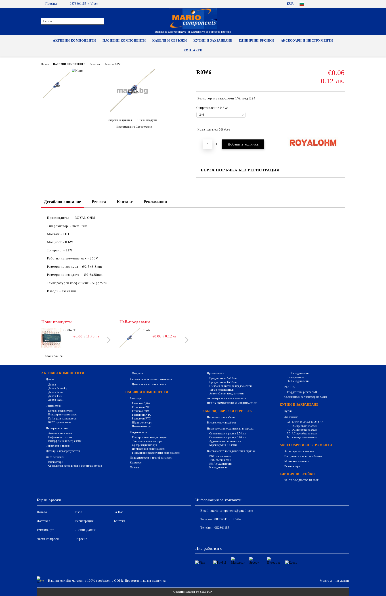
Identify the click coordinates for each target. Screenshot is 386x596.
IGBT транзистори (59, 422)
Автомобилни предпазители (226, 393)
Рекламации (155, 201)
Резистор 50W (140, 411)
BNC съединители (220, 456)
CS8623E (69, 330)
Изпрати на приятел (120, 120)
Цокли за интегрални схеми (149, 384)
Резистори (95, 64)
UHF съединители (297, 373)
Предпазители (215, 373)
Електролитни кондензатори (149, 437)
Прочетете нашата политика (145, 580)
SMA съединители (220, 463)
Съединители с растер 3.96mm (227, 437)
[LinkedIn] (322, 3)
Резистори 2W (140, 407)
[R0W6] (132, 112)
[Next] (108, 340)
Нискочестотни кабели (221, 417)
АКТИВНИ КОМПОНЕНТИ (74, 40)
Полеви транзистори (60, 410)
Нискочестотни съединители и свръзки (230, 428)
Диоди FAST (56, 399)
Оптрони (137, 373)
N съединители (218, 467)
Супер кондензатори (144, 444)
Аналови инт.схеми (60, 433)
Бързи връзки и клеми (223, 444)
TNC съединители (220, 459)
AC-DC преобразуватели (302, 429)
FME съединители (297, 381)
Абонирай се (53, 356)
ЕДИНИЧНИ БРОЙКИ (256, 40)
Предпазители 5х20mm (223, 378)
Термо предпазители (221, 389)
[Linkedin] (238, 536)
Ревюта (99, 201)
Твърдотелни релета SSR (302, 392)
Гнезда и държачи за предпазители (230, 386)
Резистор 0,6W (112, 64)
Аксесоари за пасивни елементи (226, 398)
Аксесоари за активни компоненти (151, 379)
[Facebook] (315, 3)
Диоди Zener (55, 392)
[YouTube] (342, 3)
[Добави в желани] (341, 129)
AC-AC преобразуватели (302, 433)
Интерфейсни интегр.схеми (65, 440)
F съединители (295, 377)
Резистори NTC (141, 414)
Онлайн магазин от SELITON (193, 591)
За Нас (118, 512)
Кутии (288, 411)
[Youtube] (228, 536)
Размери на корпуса (63, 266)
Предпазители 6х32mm (223, 382)
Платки (134, 467)
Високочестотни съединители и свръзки (231, 451)
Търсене (81, 539)
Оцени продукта (147, 120)
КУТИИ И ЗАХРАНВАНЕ (212, 40)
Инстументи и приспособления (303, 456)
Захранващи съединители (302, 437)
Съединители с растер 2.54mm (227, 433)
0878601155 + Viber (84, 3)
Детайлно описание (62, 201)
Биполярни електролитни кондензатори (156, 452)
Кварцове (135, 462)
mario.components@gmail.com (231, 510)
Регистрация (84, 521)
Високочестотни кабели (221, 422)
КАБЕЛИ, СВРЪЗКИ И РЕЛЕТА (227, 411)
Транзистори (53, 405)
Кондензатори (138, 432)
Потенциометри (141, 426)
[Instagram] (335, 3)
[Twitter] (328, 3)
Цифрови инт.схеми (60, 437)
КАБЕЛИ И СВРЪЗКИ (169, 40)
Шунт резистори (142, 422)
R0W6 (146, 330)
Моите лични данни (334, 580)
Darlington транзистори (62, 418)
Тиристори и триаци (58, 445)
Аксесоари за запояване (299, 451)
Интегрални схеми (57, 428)
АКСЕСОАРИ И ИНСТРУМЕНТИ (307, 40)
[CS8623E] (51, 338)
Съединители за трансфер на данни (305, 396)
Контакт (125, 201)
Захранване (291, 417)
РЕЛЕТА (289, 387)
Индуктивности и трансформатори (151, 457)
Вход (78, 512)
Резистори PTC (141, 418)
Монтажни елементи (296, 461)
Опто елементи (55, 457)
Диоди (50, 379)
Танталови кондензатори (147, 441)
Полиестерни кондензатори (148, 448)
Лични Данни (85, 530)
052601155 (221, 527)
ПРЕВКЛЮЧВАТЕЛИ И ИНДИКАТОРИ (232, 403)
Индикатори (55, 461)
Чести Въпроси (48, 539)
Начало (45, 64)
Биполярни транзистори (62, 414)
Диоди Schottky (57, 388)
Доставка (43, 521)
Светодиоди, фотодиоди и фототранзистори (75, 465)
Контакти (193, 50)
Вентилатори (292, 466)
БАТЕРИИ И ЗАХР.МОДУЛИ (305, 421)
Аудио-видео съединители (225, 441)
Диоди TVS (55, 396)
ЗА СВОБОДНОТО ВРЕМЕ (301, 480)
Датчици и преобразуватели (63, 451)
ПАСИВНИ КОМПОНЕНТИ (124, 40)
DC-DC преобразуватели (302, 426)
